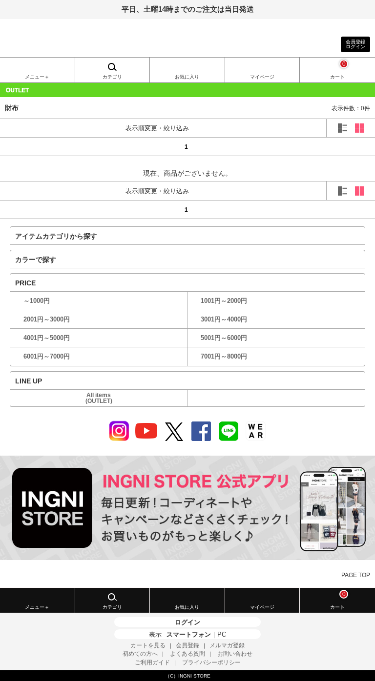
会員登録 (187, 645)
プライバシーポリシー (211, 662)
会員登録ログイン (355, 44)
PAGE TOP (355, 575)
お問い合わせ (234, 654)
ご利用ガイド (152, 662)
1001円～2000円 (224, 300)
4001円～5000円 (46, 337)
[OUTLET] (187, 90)
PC (221, 634)
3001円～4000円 (224, 319)
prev (27, 146)
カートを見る (148, 645)
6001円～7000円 (46, 356)
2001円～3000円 (46, 319)
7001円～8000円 (224, 356)
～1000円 (36, 300)
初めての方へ (140, 654)
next (348, 146)
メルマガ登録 (227, 645)
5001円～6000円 (224, 337)
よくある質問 (187, 654)
